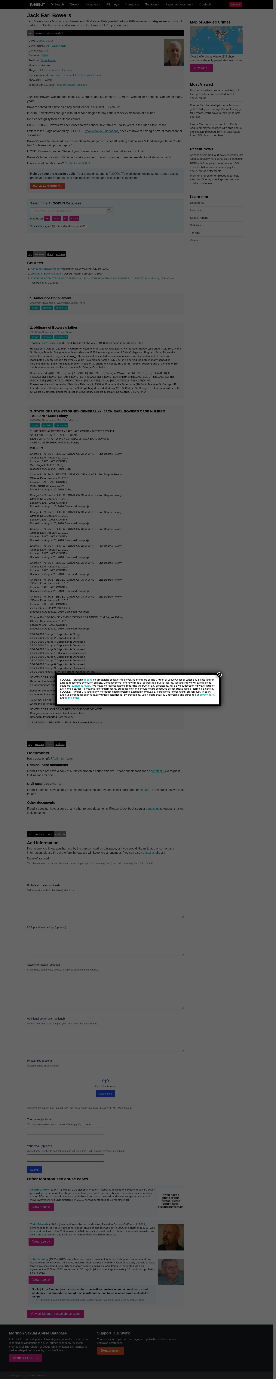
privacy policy (207, 694)
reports (88, 679)
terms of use (72, 697)
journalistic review (81, 685)
